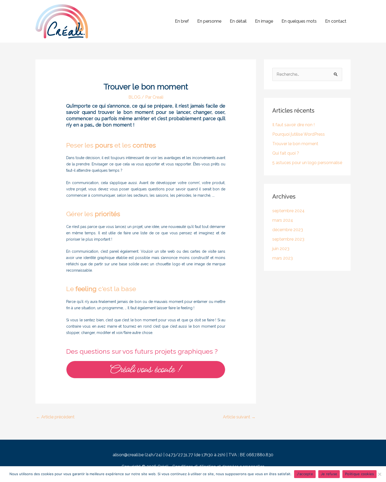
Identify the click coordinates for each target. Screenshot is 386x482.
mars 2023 (282, 258)
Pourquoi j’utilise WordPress (298, 134)
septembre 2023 (288, 239)
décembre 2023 (287, 229)
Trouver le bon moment (295, 143)
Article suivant (239, 416)
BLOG (134, 97)
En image (264, 21)
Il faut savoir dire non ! (293, 124)
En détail (238, 21)
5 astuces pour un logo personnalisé (307, 162)
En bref (182, 21)
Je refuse (329, 474)
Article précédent (55, 416)
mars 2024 (282, 220)
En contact (335, 21)
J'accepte (305, 474)
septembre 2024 (288, 210)
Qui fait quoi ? (285, 153)
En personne (209, 21)
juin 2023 (280, 248)
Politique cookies (359, 474)
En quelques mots (299, 21)
